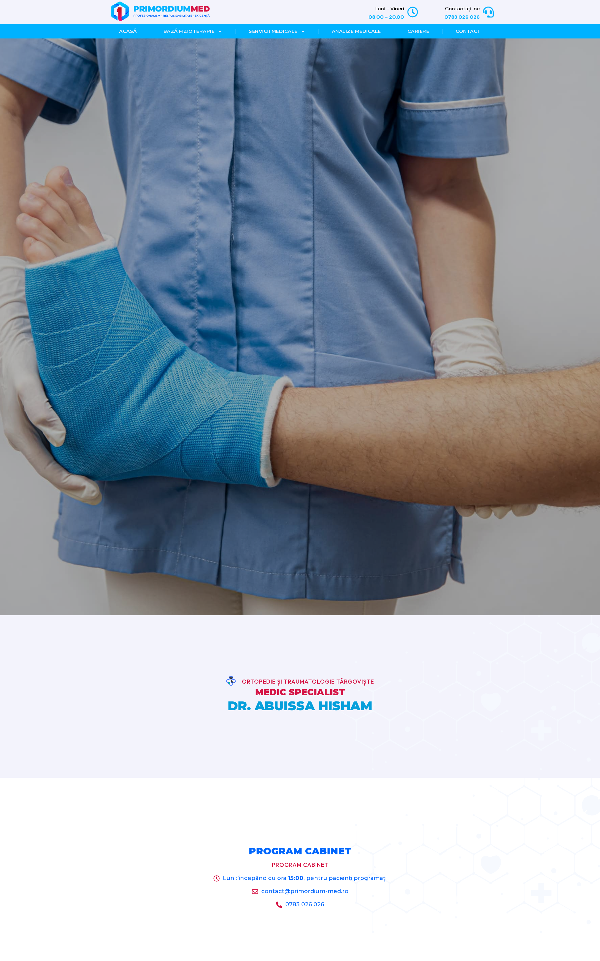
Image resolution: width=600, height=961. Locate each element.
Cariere (418, 31)
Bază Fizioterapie (189, 31)
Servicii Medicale (273, 31)
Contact (468, 31)
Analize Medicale (356, 31)
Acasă (128, 31)
